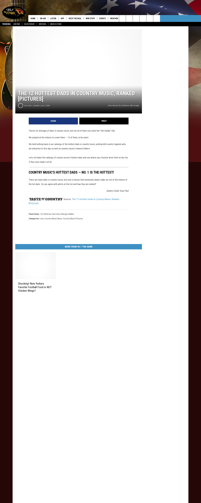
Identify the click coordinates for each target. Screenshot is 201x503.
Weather (114, 18)
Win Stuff (90, 18)
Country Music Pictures (73, 218)
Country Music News (53, 218)
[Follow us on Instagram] (143, 18)
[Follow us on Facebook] (136, 18)
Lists (42, 218)
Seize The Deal (75, 18)
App (62, 18)
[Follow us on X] (149, 18)
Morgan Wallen (67, 214)
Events (102, 18)
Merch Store (56, 24)
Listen (53, 18)
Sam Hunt (56, 214)
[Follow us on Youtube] (156, 18)
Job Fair (16, 24)
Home (32, 18)
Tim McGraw (45, 214)
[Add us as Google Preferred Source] (129, 18)
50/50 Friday (29, 24)
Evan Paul (27, 106)
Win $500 (42, 24)
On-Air (43, 18)
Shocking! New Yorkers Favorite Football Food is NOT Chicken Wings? (35, 287)
